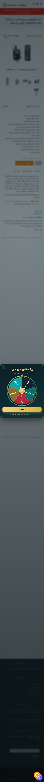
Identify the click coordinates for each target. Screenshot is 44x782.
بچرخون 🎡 (22, 409)
